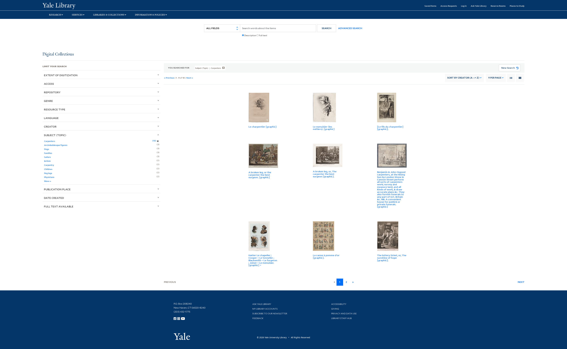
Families (48, 153)
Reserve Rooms (498, 5)
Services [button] (77, 14)
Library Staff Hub (341, 318)
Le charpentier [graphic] (263, 126)
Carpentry (49, 165)
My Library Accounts (265, 309)
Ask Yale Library (479, 5)
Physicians (49, 177)
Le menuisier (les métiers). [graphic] (324, 128)
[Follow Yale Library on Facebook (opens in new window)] (175, 318)
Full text (263, 35)
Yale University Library (79, 5)
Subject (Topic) (55, 135)
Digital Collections (58, 54)
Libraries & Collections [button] (108, 14)
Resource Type (54, 109)
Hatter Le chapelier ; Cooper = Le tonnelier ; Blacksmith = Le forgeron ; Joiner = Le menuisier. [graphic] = (263, 260)
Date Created (54, 198)
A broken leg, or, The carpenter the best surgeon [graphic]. (325, 174)
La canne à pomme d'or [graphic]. (326, 256)
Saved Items (430, 5)
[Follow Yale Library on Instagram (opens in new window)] (178, 318)
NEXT (521, 282)
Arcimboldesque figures (55, 145)
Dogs (46, 149)
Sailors (47, 157)
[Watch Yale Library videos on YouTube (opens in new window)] (183, 318)
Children (48, 169)
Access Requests (448, 5)
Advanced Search (350, 28)
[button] (326, 28)
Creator (50, 126)
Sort (463, 77)
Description (250, 35)
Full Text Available (58, 206)
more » (47, 181)
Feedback (257, 318)
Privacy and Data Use (344, 313)
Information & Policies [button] (150, 14)
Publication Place (57, 189)
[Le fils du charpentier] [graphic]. (390, 128)
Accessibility (338, 304)
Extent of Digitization (61, 75)
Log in (464, 5)
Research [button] (55, 14)
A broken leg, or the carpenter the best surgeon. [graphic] (260, 175)
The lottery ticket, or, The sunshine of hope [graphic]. (391, 258)
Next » (189, 77)
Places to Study (517, 5)
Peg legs (48, 173)
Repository (52, 92)
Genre (48, 101)
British (47, 161)
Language (51, 118)
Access (49, 83)
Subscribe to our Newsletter (269, 313)
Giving (335, 309)
